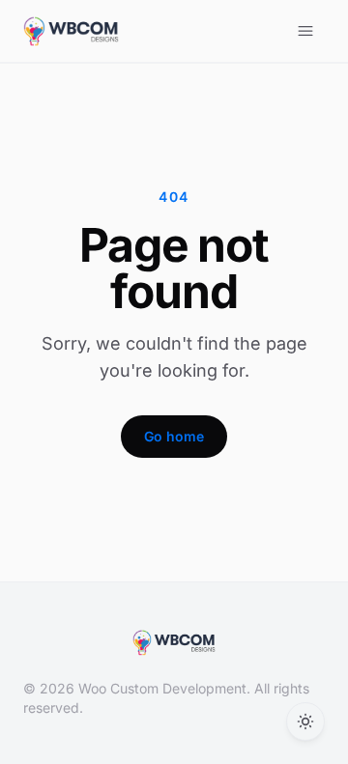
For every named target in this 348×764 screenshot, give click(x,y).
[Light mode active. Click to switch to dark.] (305, 721)
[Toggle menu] (305, 31)
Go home (174, 436)
